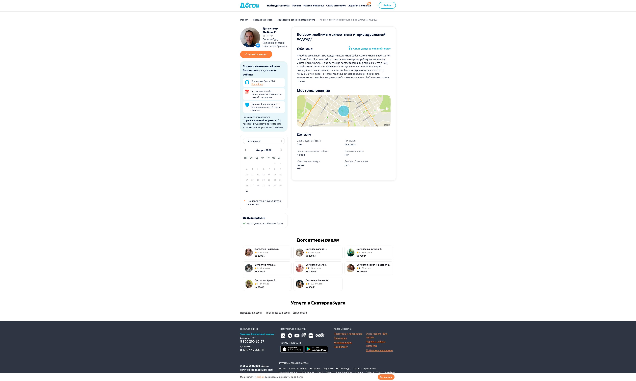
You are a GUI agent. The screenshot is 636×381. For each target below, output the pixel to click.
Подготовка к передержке (348, 333)
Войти (387, 5)
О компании (340, 338)
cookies (260, 376)
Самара (359, 372)
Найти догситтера (278, 5)
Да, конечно (386, 377)
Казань (357, 368)
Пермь (329, 372)
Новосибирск (307, 372)
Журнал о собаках (359, 5)
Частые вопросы (313, 5)
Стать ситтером (336, 5)
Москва (282, 368)
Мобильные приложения (379, 350)
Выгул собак (300, 312)
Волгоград (315, 368)
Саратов (370, 372)
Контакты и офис (343, 342)
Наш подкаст (341, 346)
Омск (320, 372)
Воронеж (328, 368)
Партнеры (371, 345)
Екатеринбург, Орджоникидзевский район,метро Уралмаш (275, 43)
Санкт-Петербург (298, 368)
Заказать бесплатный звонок (257, 334)
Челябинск (390, 372)
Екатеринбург (343, 368)
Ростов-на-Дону (344, 372)
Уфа (379, 372)
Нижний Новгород (287, 372)
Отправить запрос (256, 54)
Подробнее (257, 84)
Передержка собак (251, 312)
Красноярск (370, 368)
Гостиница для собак (278, 312)
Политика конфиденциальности (256, 369)
